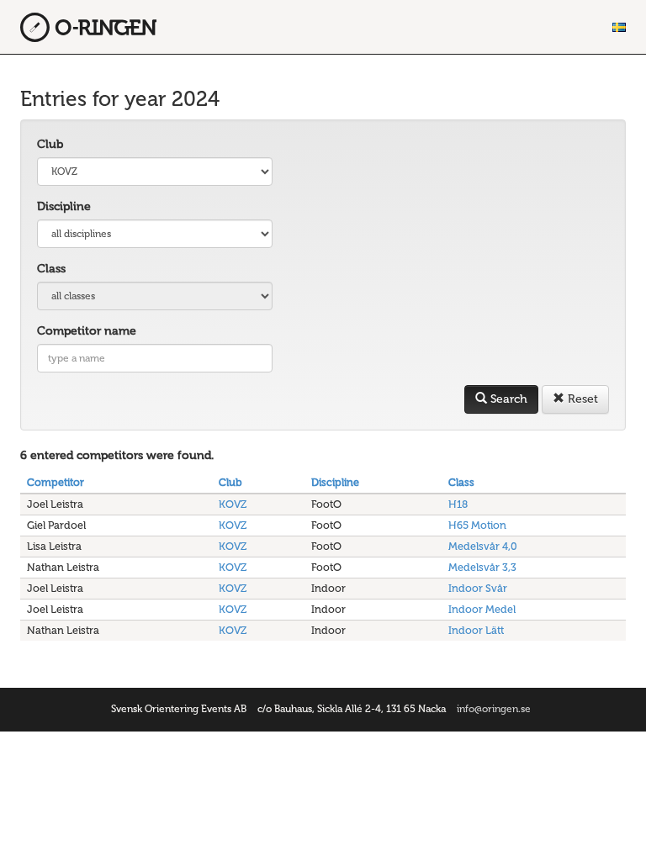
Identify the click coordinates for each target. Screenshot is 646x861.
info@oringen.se (494, 709)
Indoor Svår (477, 588)
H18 (458, 504)
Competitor (55, 482)
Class (51, 268)
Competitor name (86, 331)
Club (50, 144)
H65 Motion (477, 525)
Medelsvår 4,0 (482, 546)
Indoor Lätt (476, 630)
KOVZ (232, 504)
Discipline (64, 206)
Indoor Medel (482, 609)
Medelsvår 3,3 (482, 567)
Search (507, 399)
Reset (581, 399)
